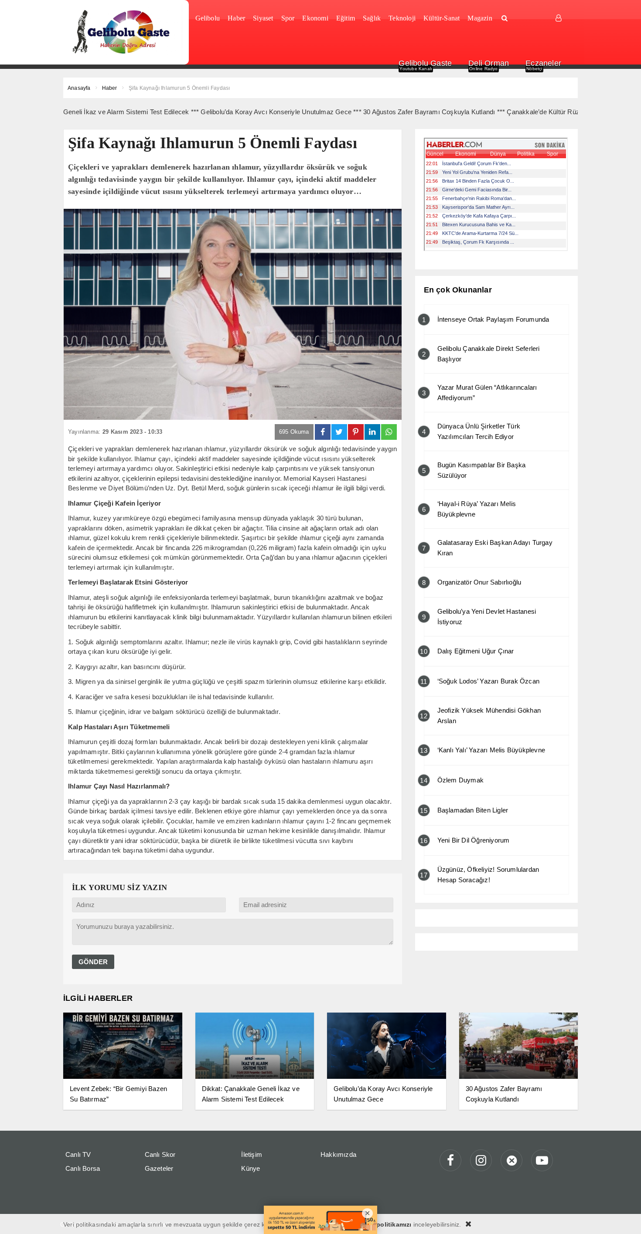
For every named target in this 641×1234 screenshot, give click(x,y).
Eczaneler (543, 63)
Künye (250, 1168)
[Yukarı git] (623, 1216)
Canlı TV (78, 1154)
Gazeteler (159, 1168)
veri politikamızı (387, 1224)
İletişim (251, 1154)
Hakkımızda (338, 1154)
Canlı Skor (160, 1154)
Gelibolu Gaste (425, 63)
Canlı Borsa (82, 1168)
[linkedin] (372, 432)
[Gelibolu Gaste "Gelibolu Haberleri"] (122, 32)
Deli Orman (488, 63)
